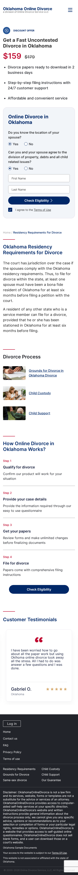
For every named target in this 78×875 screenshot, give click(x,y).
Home (7, 232)
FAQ (5, 745)
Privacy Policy (12, 752)
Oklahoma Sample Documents (20, 847)
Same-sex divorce (15, 780)
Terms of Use (42, 209)
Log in (12, 724)
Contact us (10, 738)
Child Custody (51, 769)
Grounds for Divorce (16, 774)
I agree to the (33, 209)
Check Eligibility (39, 589)
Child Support (51, 774)
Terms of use (11, 758)
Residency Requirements (19, 769)
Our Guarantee (51, 780)
